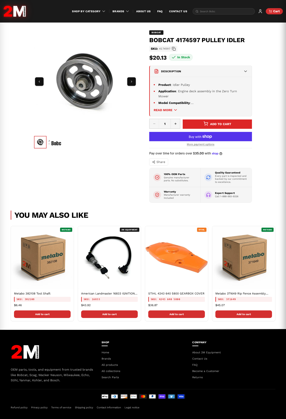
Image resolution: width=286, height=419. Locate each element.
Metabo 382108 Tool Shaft (32, 293)
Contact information (109, 407)
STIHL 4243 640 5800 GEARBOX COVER (176, 293)
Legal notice (132, 407)
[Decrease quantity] (154, 123)
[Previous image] (39, 81)
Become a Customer (205, 371)
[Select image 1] (40, 142)
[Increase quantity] (175, 123)
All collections (111, 371)
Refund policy (19, 407)
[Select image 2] (55, 142)
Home (105, 352)
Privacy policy (39, 407)
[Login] (260, 11)
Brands (118, 11)
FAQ (160, 11)
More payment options (200, 144)
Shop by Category (86, 11)
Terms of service (61, 407)
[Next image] (131, 81)
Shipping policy (84, 407)
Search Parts (110, 377)
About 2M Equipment (206, 352)
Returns (197, 377)
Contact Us (178, 11)
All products (110, 364)
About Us (143, 11)
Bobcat (156, 32)
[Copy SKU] (174, 49)
